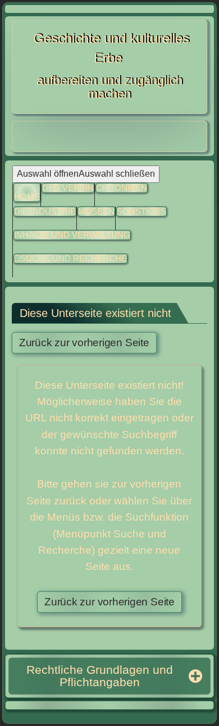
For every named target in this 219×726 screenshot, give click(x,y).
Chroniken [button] (121, 187)
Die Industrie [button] (45, 211)
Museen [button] (96, 211)
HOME (27, 196)
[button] (141, 211)
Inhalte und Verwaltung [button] (72, 235)
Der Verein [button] (68, 187)
